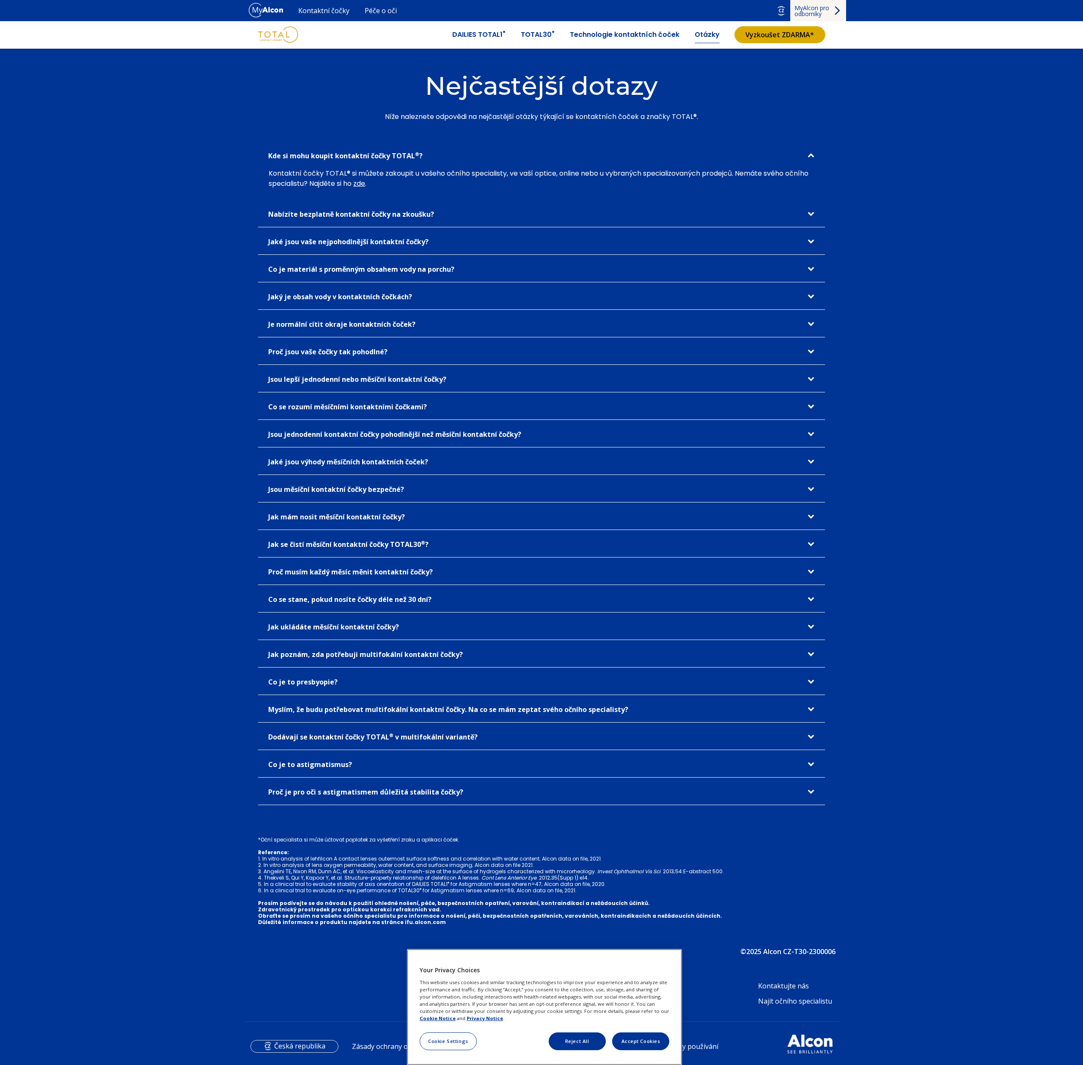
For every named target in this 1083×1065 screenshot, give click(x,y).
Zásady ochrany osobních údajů (402, 1046)
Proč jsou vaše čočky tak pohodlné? (328, 351)
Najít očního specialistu (795, 1001)
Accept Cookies (640, 1041)
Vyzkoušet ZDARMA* (779, 34)
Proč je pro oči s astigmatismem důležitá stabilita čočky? (365, 792)
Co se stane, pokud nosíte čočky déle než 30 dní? (350, 599)
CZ (781, 11)
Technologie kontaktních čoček (624, 34)
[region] (544, 1007)
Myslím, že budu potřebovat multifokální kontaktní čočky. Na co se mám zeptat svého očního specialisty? (448, 709)
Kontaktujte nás (783, 985)
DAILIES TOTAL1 (479, 34)
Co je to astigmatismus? (310, 764)
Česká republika (299, 1046)
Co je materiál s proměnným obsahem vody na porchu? (361, 269)
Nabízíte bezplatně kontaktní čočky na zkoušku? (351, 214)
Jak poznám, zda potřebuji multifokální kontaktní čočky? (365, 654)
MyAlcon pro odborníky (811, 11)
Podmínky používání (686, 1046)
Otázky (707, 34)
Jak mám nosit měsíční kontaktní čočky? (336, 516)
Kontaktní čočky (323, 10)
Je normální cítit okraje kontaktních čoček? (341, 324)
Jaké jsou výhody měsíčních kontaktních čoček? (348, 461)
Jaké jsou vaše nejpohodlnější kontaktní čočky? (348, 241)
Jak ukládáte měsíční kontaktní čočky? (333, 627)
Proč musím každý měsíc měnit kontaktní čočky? (350, 572)
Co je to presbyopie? (303, 682)
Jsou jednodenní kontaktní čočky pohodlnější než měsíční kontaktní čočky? (394, 434)
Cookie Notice (438, 1018)
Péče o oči (381, 10)
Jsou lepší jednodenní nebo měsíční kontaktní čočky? (357, 379)
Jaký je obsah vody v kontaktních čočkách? (340, 296)
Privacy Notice (485, 1018)
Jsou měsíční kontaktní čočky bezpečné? (336, 489)
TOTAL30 (538, 34)
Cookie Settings (448, 1041)
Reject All (577, 1041)
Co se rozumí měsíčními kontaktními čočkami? (347, 406)
